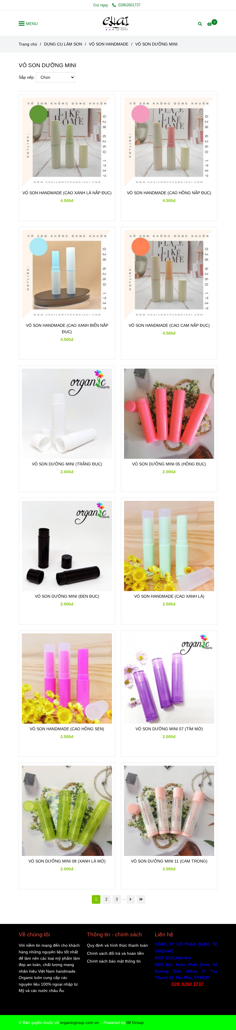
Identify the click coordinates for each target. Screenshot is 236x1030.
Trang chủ (28, 44)
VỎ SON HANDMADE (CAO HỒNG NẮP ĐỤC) (169, 192)
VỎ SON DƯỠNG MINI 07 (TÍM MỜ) (169, 729)
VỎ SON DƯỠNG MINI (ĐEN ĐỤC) (67, 596)
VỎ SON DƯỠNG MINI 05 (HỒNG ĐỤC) (169, 464)
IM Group (135, 1022)
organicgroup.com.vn (79, 1022)
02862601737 (128, 5)
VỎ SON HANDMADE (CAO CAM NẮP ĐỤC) (169, 325)
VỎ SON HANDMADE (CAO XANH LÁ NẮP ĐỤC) (67, 192)
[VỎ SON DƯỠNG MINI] (118, 23)
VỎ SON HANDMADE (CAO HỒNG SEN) (67, 729)
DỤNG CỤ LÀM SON (63, 44)
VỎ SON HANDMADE (108, 44)
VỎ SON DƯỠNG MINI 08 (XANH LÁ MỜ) (67, 861)
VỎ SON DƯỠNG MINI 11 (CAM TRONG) (169, 861)
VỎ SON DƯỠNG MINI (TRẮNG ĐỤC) (67, 464)
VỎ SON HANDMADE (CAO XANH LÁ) (169, 596)
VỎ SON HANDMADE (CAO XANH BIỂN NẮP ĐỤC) (67, 328)
